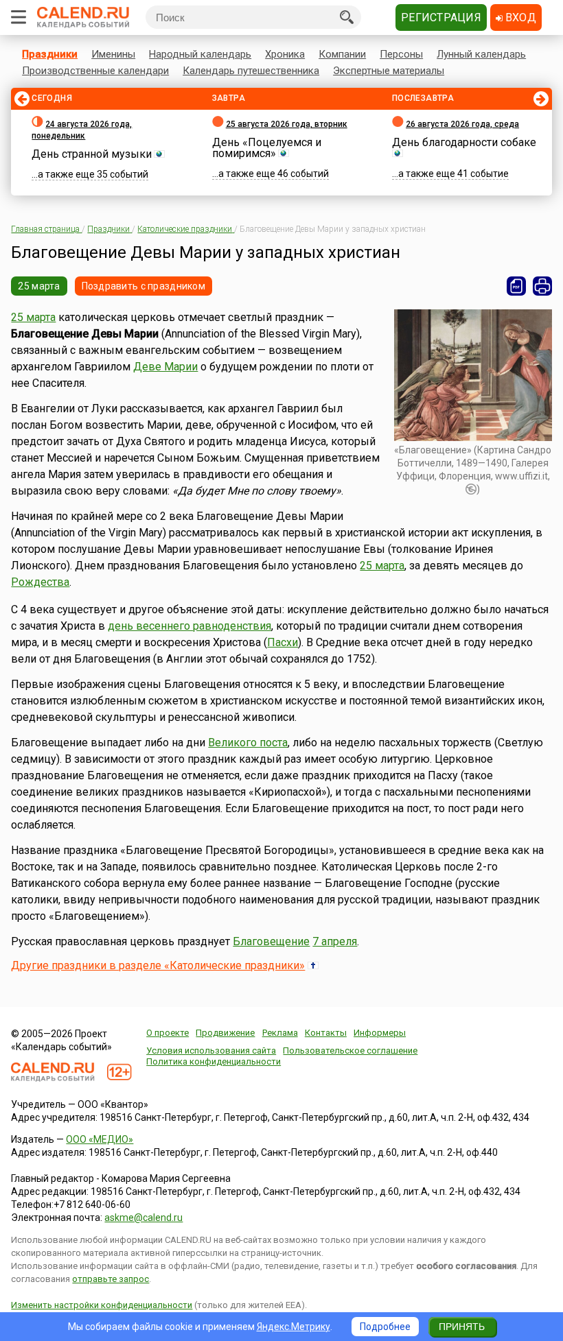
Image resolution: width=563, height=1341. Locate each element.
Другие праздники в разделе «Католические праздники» (158, 965)
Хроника (285, 54)
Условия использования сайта (211, 1050)
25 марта (39, 286)
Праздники (50, 54)
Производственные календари (95, 70)
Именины (113, 54)
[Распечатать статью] (542, 286)
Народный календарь (200, 54)
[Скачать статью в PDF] (516, 286)
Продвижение (225, 1033)
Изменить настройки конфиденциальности (101, 1305)
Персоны (401, 54)
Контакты (326, 1033)
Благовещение (271, 941)
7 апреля (334, 941)
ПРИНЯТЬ (462, 1326)
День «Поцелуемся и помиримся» (266, 148)
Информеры (380, 1033)
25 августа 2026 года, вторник (286, 124)
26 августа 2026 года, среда (462, 124)
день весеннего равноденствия (189, 625)
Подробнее (385, 1326)
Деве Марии (165, 366)
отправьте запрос (110, 1279)
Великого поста (248, 742)
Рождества (40, 582)
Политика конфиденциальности (213, 1061)
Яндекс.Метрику (293, 1326)
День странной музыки (92, 154)
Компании (342, 54)
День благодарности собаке (464, 142)
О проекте (167, 1033)
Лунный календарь (481, 54)
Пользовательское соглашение (350, 1050)
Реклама (280, 1033)
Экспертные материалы (388, 70)
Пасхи (282, 642)
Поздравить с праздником (143, 286)
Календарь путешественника (251, 70)
